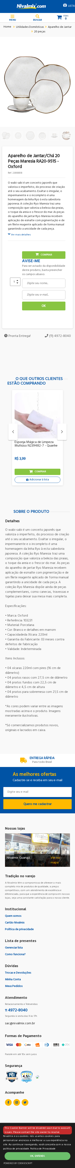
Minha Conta (13, 979)
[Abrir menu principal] (12, 17)
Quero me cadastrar (38, 804)
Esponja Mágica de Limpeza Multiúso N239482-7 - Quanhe (36, 444)
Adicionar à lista (39, 479)
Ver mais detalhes (20, 235)
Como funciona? (15, 954)
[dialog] (37, 1145)
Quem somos (13, 916)
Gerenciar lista (14, 947)
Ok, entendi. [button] (37, 1156)
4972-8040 (16, 1010)
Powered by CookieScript (18, 1163)
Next (62, 431)
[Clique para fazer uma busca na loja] (37, 17)
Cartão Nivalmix (15, 922)
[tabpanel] (37, 441)
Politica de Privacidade (43, 1149)
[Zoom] (6, 136)
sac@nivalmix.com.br (20, 1023)
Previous (13, 431)
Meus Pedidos (13, 986)
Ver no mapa (55, 860)
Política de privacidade (19, 929)
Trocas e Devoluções (18, 972)
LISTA (71, 6)
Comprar (46, 255)
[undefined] (37, 85)
